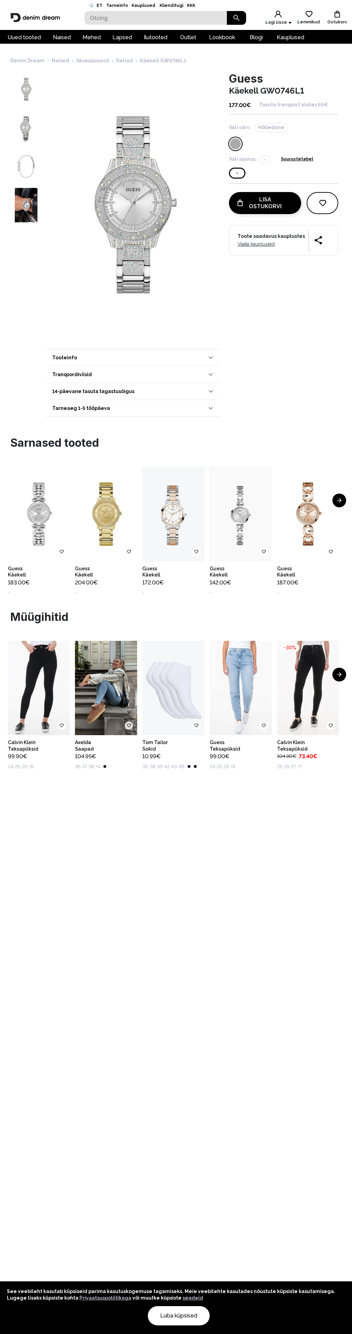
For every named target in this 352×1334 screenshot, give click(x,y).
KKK (191, 5)
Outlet (188, 37)
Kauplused (143, 5)
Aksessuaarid (92, 60)
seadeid (193, 1298)
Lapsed (122, 37)
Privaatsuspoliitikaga (105, 1298)
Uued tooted (24, 37)
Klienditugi (171, 5)
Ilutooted (155, 37)
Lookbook (222, 37)
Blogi (256, 37)
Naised (62, 37)
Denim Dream (27, 60)
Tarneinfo (117, 5)
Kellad (124, 60)
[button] (133, 357)
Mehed (91, 37)
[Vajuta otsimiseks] (236, 18)
